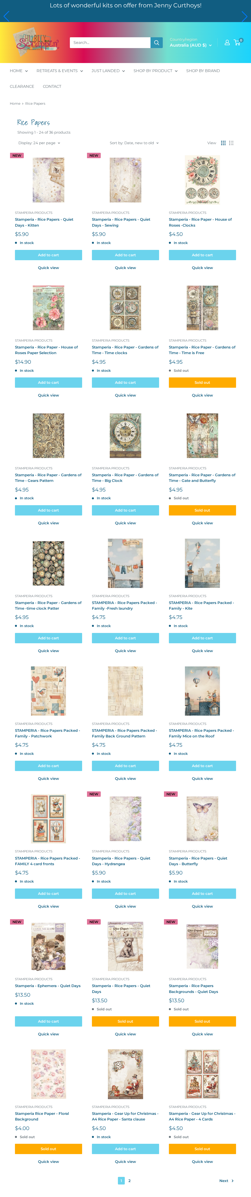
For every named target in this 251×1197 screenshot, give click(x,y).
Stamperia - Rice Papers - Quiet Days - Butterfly (198, 861)
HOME (16, 70)
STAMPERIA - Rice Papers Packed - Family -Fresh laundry (124, 605)
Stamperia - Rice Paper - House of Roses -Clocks (200, 222)
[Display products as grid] (223, 143)
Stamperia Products (33, 213)
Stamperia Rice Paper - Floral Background (42, 1116)
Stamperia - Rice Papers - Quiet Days (121, 988)
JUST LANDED (106, 70)
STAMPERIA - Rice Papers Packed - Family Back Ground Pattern (124, 733)
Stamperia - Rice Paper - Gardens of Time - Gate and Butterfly (202, 478)
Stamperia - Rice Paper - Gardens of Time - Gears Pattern (48, 478)
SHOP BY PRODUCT (153, 70)
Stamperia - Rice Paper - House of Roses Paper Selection (46, 350)
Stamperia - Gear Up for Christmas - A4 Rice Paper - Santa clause (125, 1116)
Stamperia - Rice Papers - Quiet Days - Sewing (121, 222)
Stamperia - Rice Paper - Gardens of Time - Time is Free (202, 350)
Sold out (202, 382)
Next (223, 1180)
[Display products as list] (231, 143)
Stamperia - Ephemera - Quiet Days (48, 985)
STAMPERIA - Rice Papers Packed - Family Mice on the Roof (201, 733)
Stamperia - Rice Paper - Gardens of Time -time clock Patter (48, 605)
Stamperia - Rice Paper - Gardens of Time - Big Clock (125, 478)
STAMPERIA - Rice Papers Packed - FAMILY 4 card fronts (47, 861)
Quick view (48, 267)
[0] (237, 42)
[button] (6, 16)
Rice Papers (35, 103)
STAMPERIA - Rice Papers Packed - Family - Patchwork (47, 733)
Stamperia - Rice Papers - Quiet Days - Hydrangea (121, 861)
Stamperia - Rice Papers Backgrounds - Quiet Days (193, 988)
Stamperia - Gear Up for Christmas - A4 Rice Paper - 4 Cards (202, 1116)
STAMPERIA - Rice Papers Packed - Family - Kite (201, 605)
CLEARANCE (22, 86)
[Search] (157, 42)
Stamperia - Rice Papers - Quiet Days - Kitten (44, 222)
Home (15, 103)
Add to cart (48, 255)
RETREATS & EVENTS (57, 70)
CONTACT (52, 86)
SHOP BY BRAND (203, 70)
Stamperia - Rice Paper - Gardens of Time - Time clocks (125, 350)
